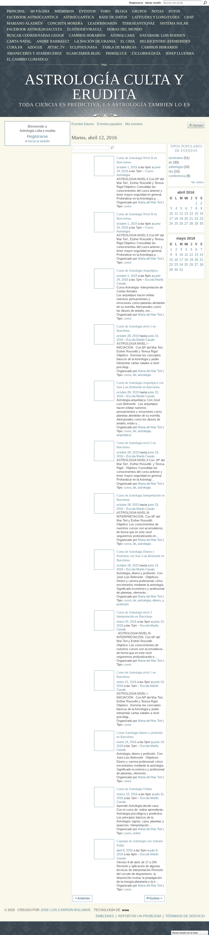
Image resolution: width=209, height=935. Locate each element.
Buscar (205, 2)
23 (201, 218)
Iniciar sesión (153, 2)
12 (181, 213)
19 (181, 218)
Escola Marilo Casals (140, 339)
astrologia (144, 431)
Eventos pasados (109, 124)
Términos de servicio (185, 916)
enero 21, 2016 (126, 682)
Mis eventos (133, 124)
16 (201, 213)
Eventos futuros (82, 124)
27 (186, 223)
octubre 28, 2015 (128, 335)
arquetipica (124, 435)
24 (171, 223)
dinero (156, 600)
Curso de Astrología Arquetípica (137, 270)
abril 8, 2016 (125, 850)
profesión (123, 604)
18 (176, 218)
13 (186, 213)
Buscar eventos (112, 148)
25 (176, 223)
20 (186, 218)
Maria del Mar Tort (150, 202)
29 (196, 223)
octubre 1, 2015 (127, 167)
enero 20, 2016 (126, 621)
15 (196, 213)
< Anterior (82, 898)
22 (196, 218)
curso (127, 206)
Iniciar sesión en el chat (185, 933)
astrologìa (144, 600)
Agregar (198, 125)
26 (181, 223)
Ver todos (197, 182)
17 (171, 218)
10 (171, 213)
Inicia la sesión (39, 141)
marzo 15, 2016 (127, 794)
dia (171, 171)
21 (191, 218)
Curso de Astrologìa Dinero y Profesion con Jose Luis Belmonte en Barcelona (140, 556)
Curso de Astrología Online (134, 789)
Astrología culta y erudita (104, 86)
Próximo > (154, 898)
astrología (144, 375)
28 (191, 223)
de (134, 375)
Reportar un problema (139, 916)
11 (176, 213)
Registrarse (136, 2)
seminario (176, 158)
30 (201, 223)
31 (181, 269)
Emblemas (105, 916)
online (137, 833)
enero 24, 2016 (126, 742)
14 (191, 213)
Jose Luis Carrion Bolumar (65, 910)
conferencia (177, 176)
